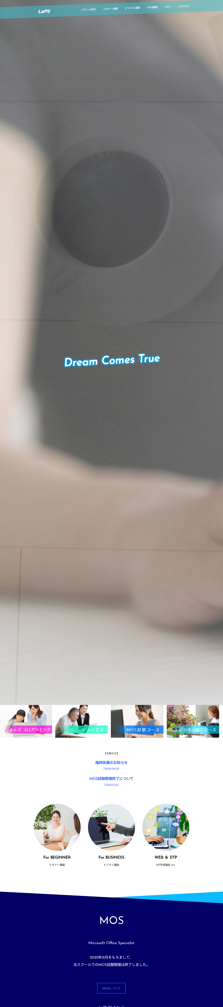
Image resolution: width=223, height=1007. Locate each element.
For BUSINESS (111, 858)
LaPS (44, 11)
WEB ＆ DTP (166, 858)
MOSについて (111, 988)
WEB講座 (152, 7)
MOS (168, 7)
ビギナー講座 (110, 9)
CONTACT (184, 6)
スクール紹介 (88, 9)
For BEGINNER (57, 858)
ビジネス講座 (132, 8)
